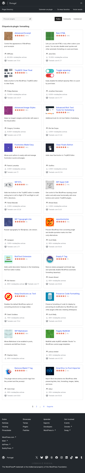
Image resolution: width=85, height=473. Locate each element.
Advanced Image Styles (25, 107)
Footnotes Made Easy (24, 145)
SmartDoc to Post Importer (68, 368)
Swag (67, 430)
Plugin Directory (7, 9)
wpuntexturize (62, 219)
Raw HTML (60, 33)
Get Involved (69, 419)
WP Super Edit (62, 182)
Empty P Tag (61, 256)
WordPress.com (9, 437)
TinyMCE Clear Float (23, 70)
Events (67, 423)
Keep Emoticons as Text (25, 294)
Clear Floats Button (64, 145)
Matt (5, 441)
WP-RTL (18, 182)
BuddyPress (7, 448)
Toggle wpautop (63, 70)
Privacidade (6, 430)
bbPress (6, 444)
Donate (68, 427)
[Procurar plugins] (30, 19)
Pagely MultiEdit (63, 331)
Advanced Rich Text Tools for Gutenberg (65, 108)
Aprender (47, 419)
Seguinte (50, 406)
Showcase (27, 419)
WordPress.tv (50, 430)
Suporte (47, 423)
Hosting (5, 427)
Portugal (10, 458)
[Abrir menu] (81, 3)
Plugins (25, 427)
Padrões (26, 430)
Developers (48, 427)
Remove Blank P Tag (24, 368)
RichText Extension (23, 256)
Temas (25, 423)
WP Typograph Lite (23, 219)
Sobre (4, 419)
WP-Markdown (21, 331)
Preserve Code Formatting (68, 294)
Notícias (5, 423)
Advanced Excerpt (23, 33)
